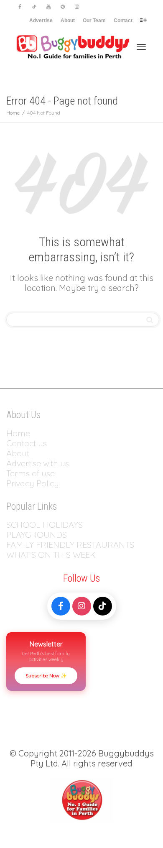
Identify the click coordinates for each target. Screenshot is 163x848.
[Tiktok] (34, 7)
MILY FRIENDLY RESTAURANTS (75, 544)
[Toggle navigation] (141, 47)
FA (11, 544)
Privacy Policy (33, 483)
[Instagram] (77, 7)
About (68, 20)
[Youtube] (48, 7)
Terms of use (30, 473)
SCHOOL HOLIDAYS (44, 524)
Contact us (26, 443)
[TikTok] (102, 606)
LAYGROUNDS (39, 534)
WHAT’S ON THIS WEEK (51, 554)
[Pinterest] (62, 7)
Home (18, 433)
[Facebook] (20, 7)
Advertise (41, 20)
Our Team (94, 20)
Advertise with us (37, 463)
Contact (123, 20)
